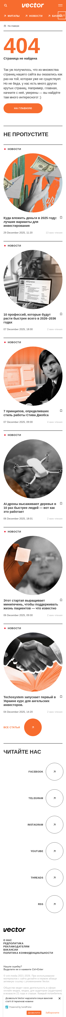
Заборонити (52, 1012)
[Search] (6, 5)
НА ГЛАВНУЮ (23, 108)
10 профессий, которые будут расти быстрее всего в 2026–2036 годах (30, 318)
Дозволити (34, 1012)
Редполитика (13, 943)
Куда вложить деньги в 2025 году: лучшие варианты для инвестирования (30, 221)
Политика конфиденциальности (28, 952)
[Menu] (60, 5)
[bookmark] (61, 217)
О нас (7, 940)
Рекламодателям (16, 946)
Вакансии (10, 949)
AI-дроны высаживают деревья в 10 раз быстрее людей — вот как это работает (30, 507)
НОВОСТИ (14, 149)
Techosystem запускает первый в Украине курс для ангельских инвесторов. (30, 701)
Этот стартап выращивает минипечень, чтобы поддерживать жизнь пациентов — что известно (31, 604)
